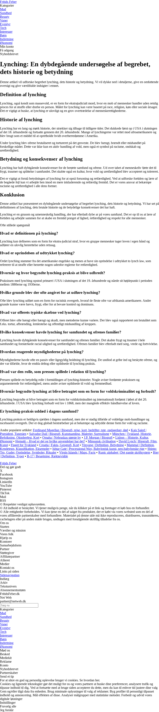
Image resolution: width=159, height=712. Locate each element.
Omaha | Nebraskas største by (61, 437)
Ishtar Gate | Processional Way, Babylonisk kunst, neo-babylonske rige (98, 448)
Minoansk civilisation (102, 441)
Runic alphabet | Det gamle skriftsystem (124, 452)
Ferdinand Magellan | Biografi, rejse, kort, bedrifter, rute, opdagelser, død (80, 430)
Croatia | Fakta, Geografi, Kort (59, 445)
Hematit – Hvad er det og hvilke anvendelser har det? (50, 441)
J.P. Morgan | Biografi (98, 437)
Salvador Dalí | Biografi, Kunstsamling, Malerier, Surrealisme (69, 434)
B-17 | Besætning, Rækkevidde (47, 456)
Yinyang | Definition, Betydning (103, 445)
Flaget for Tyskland (23, 445)
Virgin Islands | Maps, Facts (77, 452)
